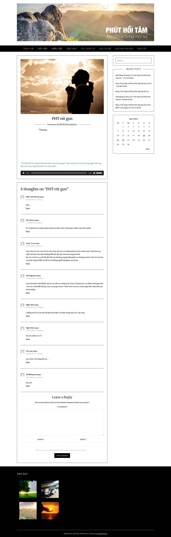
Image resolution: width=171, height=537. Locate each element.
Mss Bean (30, 220)
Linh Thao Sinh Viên (124, 49)
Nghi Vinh (30, 305)
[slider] (99, 173)
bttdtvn (73, 124)
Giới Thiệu (42, 49)
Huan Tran (30, 243)
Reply (28, 208)
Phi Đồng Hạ (31, 374)
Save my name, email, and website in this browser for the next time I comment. (62, 450)
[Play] (23, 173)
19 (144, 135)
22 (123, 140)
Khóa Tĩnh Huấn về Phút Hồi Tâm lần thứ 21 (132, 91)
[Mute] (94, 173)
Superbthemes (102, 534)
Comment (62, 407)
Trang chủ (28, 49)
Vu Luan (29, 351)
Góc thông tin (88, 49)
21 (118, 140)
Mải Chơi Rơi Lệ (32, 197)
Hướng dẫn (56, 49)
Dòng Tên (141, 49)
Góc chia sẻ (105, 49)
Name (41, 439)
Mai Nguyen (31, 275)
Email (83, 439)
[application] (62, 173)
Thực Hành (71, 49)
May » (148, 149)
